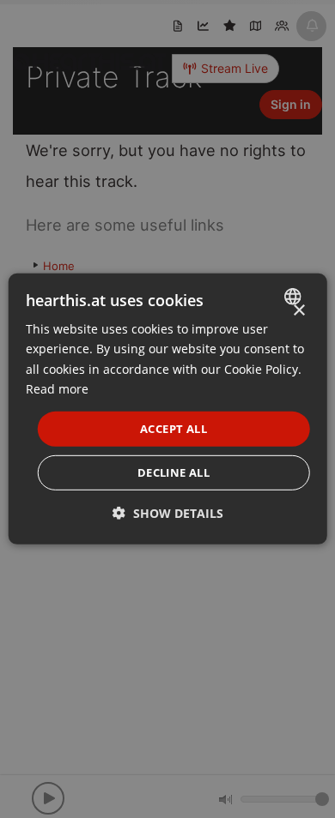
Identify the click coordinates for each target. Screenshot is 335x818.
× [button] (298, 310)
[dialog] (168, 409)
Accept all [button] (173, 428)
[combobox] (294, 296)
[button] (168, 513)
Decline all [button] (173, 472)
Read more (57, 388)
